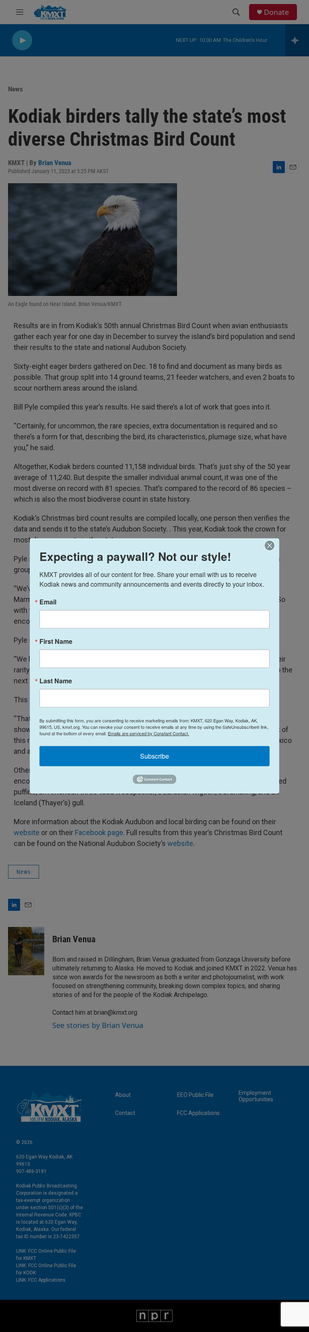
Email (47, 602)
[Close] (272, 545)
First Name (55, 641)
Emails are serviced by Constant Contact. (148, 733)
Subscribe (154, 756)
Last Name (55, 681)
